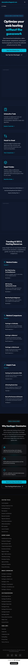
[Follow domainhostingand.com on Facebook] (7, 655)
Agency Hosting (5, 561)
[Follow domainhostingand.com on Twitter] (11, 655)
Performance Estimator (7, 521)
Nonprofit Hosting (5, 567)
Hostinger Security (6, 611)
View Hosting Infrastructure (13, 486)
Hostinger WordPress (6, 599)
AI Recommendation (6, 523)
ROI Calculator (5, 526)
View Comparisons (9, 152)
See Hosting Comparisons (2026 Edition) (12, 188)
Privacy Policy (4, 639)
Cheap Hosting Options (7, 546)
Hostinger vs (7, 579)
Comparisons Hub (5, 634)
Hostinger (11, 426)
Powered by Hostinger (14, 651)
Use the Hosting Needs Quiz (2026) (12, 190)
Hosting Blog (4, 636)
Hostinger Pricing (5, 606)
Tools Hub (4, 629)
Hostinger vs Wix (5, 581)
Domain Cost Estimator (7, 513)
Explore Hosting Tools (13, 193)
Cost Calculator (5, 503)
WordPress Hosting (6, 556)
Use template (14, 663)
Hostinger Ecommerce (6, 601)
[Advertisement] (14, 83)
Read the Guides (8, 179)
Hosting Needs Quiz (6, 508)
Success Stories (5, 622)
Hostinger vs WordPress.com (8, 586)
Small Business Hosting (6, 538)
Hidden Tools (4, 619)
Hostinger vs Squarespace (7, 584)
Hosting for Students (6, 564)
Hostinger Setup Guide (6, 604)
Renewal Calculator (6, 516)
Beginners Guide (5, 551)
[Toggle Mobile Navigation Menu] (24, 2)
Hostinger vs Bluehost (6, 576)
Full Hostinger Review (6, 596)
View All (6, 265)
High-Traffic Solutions (6, 554)
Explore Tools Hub (8, 126)
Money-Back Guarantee (7, 617)
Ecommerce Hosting (6, 548)
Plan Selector (4, 511)
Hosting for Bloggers (6, 541)
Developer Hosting (6, 559)
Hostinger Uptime (5, 614)
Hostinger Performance (7, 609)
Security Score (5, 531)
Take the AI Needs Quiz (13, 50)
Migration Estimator (6, 518)
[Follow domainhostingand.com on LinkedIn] (16, 655)
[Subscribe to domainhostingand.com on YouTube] (20, 655)
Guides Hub (4, 631)
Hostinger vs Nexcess (6, 589)
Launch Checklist (5, 529)
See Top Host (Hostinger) (13, 55)
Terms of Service (5, 642)
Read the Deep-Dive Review (14, 482)
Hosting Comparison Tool (7, 505)
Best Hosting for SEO (6, 543)
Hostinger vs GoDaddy (6, 573)
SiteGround (9, 579)
